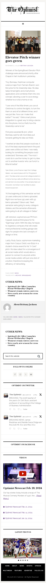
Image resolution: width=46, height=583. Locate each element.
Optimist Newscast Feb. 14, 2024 (18, 513)
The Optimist (15, 395)
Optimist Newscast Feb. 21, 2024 (18, 507)
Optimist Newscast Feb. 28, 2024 (22, 488)
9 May (35, 395)
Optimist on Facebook (23, 445)
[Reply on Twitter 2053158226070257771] (11, 409)
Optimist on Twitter (23, 386)
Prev (6, 548)
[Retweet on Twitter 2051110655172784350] (15, 429)
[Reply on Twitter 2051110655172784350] (11, 429)
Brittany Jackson (26, 65)
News (17, 273)
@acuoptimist (27, 395)
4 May (35, 416)
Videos (23, 458)
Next (40, 548)
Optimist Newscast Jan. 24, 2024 (18, 518)
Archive (18, 275)
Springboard (26, 275)
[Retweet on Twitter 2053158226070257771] (15, 409)
